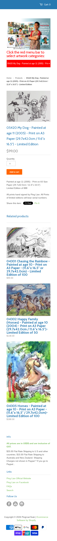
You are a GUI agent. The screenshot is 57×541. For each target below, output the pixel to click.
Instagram (21, 503)
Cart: (47, 4)
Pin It (37, 203)
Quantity (11, 159)
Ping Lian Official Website (19, 478)
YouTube (15, 503)
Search (10, 490)
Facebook (9, 503)
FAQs (9, 486)
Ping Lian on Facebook (18, 482)
